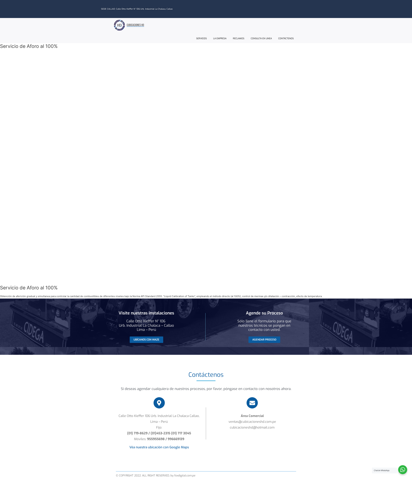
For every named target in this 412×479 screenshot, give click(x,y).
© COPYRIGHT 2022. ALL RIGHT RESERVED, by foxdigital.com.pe (155, 475)
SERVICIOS (201, 38)
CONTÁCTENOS (286, 38)
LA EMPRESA (219, 38)
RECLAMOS (238, 38)
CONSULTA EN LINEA (261, 38)
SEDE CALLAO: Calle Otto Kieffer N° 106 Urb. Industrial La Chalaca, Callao (137, 9)
